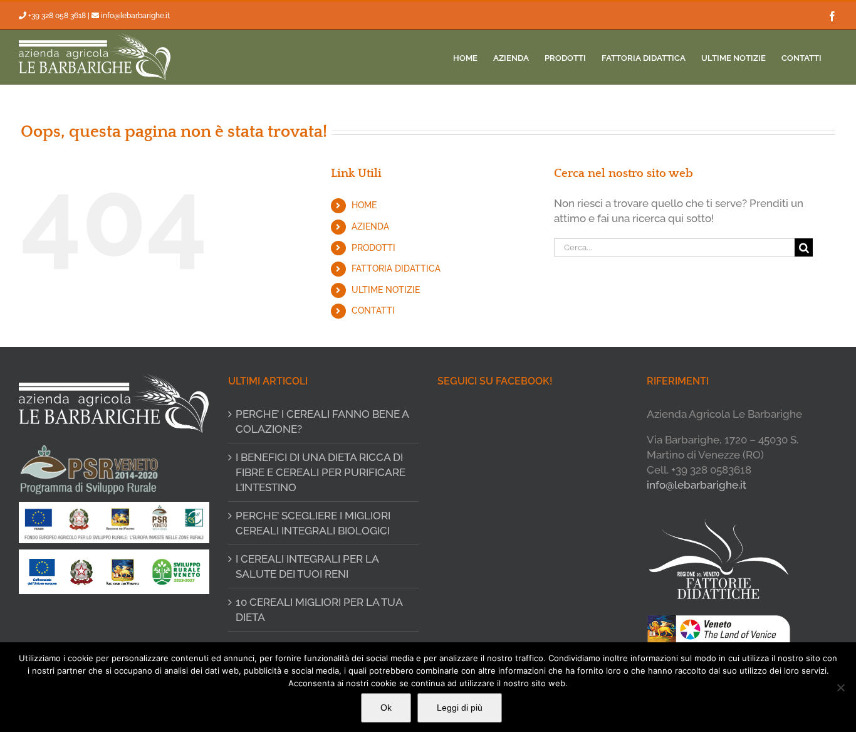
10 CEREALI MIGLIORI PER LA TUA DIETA (319, 609)
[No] (840, 687)
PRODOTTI (373, 248)
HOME (364, 205)
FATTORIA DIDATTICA (396, 268)
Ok (386, 708)
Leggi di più (460, 708)
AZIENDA (370, 226)
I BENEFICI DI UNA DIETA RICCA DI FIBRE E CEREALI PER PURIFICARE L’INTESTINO (320, 472)
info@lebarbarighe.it (135, 15)
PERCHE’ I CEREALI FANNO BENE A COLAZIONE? (322, 421)
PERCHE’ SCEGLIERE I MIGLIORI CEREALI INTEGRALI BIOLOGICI (313, 523)
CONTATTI (373, 310)
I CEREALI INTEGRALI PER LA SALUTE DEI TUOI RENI (307, 566)
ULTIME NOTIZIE (386, 290)
